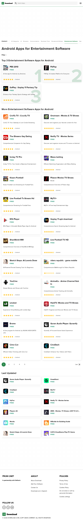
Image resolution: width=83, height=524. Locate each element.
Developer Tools (45, 41)
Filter (3, 55)
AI (21, 41)
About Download (36, 480)
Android (4, 41)
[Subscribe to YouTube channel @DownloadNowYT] (12, 507)
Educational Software (57, 41)
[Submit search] (15, 3)
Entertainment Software (71, 41)
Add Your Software (37, 484)
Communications (34, 41)
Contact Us (34, 487)
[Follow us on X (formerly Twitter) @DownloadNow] (8, 507)
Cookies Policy (64, 487)
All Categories (15, 41)
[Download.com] (7, 3)
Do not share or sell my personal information (67, 492)
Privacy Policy (64, 480)
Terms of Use (64, 484)
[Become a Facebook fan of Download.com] (4, 507)
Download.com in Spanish (39, 491)
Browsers (25, 41)
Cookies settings (65, 497)
